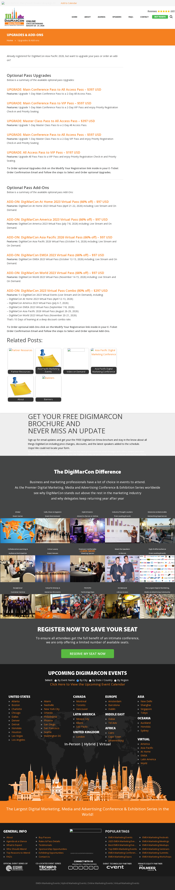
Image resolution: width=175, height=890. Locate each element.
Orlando (48, 712)
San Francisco (51, 728)
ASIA (141, 697)
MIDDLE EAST (115, 714)
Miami (47, 701)
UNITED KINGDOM (86, 732)
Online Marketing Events (100, 883)
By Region (123, 680)
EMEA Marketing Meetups (155, 845)
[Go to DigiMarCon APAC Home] (14, 26)
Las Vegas (17, 735)
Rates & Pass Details (49, 841)
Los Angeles (18, 739)
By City (83, 680)
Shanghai (146, 705)
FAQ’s (9, 856)
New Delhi (146, 701)
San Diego (49, 724)
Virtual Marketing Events (126, 883)
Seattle (48, 732)
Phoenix (48, 720)
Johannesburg (116, 740)
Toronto (80, 705)
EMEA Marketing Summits (155, 852)
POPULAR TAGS (117, 831)
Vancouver (82, 709)
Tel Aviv (112, 722)
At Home (146, 751)
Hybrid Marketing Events (73, 883)
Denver (16, 720)
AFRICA (110, 728)
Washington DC (52, 735)
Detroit (15, 724)
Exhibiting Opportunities (51, 852)
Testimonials (45, 845)
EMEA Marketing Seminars (155, 848)
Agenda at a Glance (16, 841)
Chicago (16, 712)
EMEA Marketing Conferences (122, 852)
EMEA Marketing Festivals (155, 837)
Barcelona (114, 705)
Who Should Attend (16, 848)
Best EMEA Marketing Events (122, 845)
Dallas (15, 716)
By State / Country (102, 680)
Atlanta (15, 701)
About (9, 837)
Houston (16, 732)
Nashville (49, 705)
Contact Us (44, 856)
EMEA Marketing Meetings (155, 841)
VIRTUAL (144, 739)
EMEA (144, 755)
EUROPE (111, 697)
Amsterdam (114, 701)
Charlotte (17, 709)
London (80, 736)
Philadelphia (50, 716)
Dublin (111, 709)
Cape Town (114, 736)
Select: (49, 680)
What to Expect (14, 845)
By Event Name (66, 680)
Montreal (81, 701)
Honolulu (17, 728)
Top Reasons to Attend (18, 852)
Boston (16, 705)
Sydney (145, 730)
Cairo (111, 732)
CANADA (79, 697)
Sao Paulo (82, 726)
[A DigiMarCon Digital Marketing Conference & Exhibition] (85, 831)
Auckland (146, 722)
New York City (51, 709)
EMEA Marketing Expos (120, 856)
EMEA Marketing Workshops (156, 856)
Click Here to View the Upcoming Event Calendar (87, 684)
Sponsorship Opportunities (53, 848)
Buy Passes (45, 837)
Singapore (146, 709)
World (144, 763)
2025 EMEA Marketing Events (122, 841)
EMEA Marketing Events (120, 837)
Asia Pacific (147, 747)
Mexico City (82, 719)
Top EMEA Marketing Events (122, 848)
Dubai (111, 719)
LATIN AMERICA (84, 714)
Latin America (148, 759)
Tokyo (144, 712)
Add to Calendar (69, 3)
